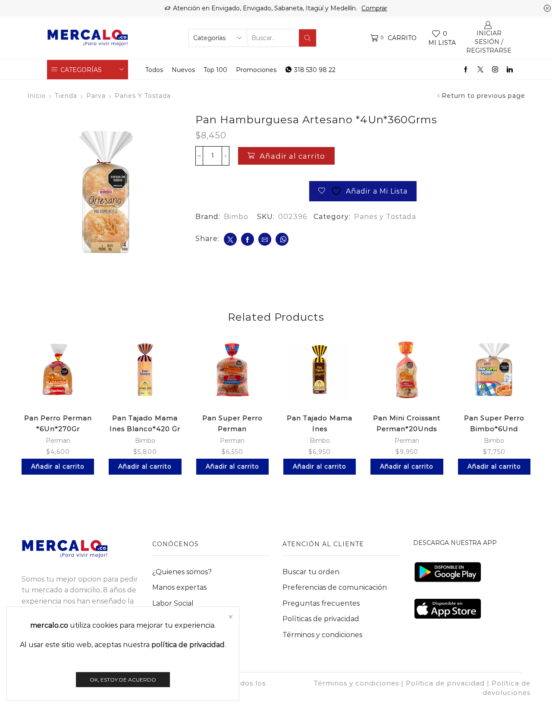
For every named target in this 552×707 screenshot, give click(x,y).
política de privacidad (188, 645)
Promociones (256, 70)
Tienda (66, 96)
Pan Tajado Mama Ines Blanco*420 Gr (145, 423)
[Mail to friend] (264, 239)
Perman (58, 440)
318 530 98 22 (315, 70)
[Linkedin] (510, 69)
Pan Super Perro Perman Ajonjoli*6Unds (232, 429)
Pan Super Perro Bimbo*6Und (494, 423)
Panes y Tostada (143, 96)
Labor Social (173, 603)
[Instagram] (495, 69)
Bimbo (236, 217)
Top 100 (215, 70)
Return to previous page (483, 96)
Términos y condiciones (322, 635)
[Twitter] (480, 69)
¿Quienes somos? (182, 572)
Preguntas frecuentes (321, 603)
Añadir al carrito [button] (58, 466)
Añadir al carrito (292, 156)
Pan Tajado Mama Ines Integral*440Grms (319, 429)
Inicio (36, 96)
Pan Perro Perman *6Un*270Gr (58, 423)
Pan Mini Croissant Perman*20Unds (406, 423)
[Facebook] (466, 69)
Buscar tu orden (310, 572)
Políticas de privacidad (320, 619)
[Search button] (307, 38)
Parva (96, 96)
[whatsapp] (282, 239)
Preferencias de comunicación (334, 587)
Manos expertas (179, 587)
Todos (154, 70)
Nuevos (183, 70)
